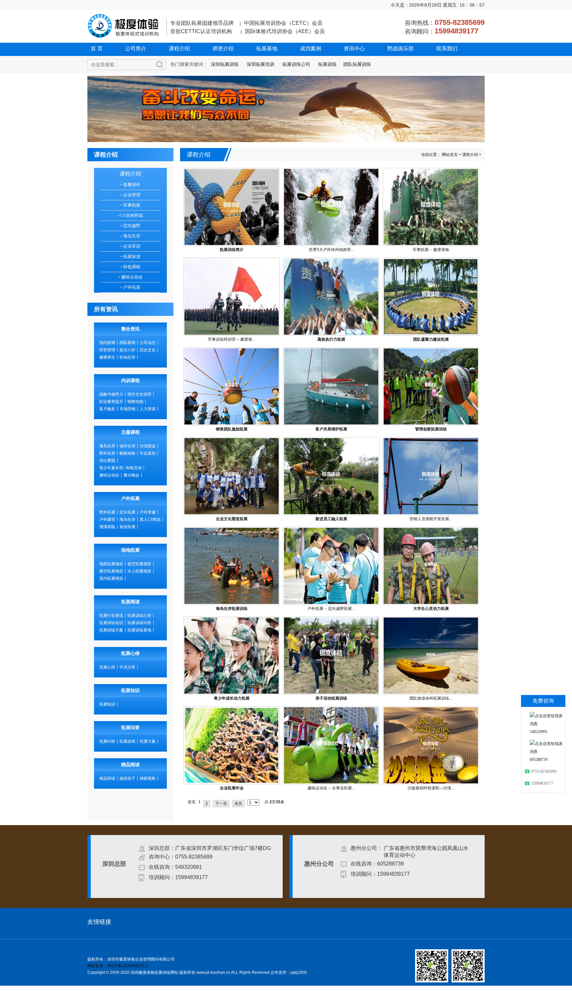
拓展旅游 (130, 256)
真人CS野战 (150, 519)
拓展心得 (130, 653)
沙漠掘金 (148, 446)
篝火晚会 (131, 475)
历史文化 (148, 350)
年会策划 (148, 453)
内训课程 (130, 380)
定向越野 (130, 225)
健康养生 (107, 357)
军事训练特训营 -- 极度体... (231, 339)
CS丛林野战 (130, 215)
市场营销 (127, 409)
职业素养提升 (111, 402)
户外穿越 (148, 512)
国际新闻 (127, 343)
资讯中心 (354, 48)
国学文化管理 (139, 394)
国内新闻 (107, 343)
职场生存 (127, 357)
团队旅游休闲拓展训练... (430, 698)
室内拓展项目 (111, 578)
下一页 (221, 803)
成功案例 (310, 48)
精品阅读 (130, 764)
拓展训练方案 (111, 630)
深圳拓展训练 (225, 64)
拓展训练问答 (139, 623)
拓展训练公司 (296, 64)
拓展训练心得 (139, 616)
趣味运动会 (131, 276)
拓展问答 (130, 727)
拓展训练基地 (139, 630)
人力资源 (148, 409)
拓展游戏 (127, 741)
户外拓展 (130, 287)
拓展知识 (130, 690)
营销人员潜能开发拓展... (430, 519)
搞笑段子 (127, 778)
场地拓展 (130, 550)
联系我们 (446, 48)
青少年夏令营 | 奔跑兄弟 (120, 468)
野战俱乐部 (400, 48)
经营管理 (107, 350)
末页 (238, 803)
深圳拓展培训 (260, 64)
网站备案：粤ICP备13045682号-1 (117, 966)
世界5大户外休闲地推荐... (331, 249)
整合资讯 (130, 328)
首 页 (97, 48)
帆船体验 (127, 453)
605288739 (539, 759)
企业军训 (130, 246)
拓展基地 (266, 48)
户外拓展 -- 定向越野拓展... (331, 608)
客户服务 (107, 409)
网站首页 (450, 154)
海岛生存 (130, 235)
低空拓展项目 (139, 564)
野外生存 (107, 453)
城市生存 (127, 446)
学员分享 (127, 667)
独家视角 (148, 778)
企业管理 (130, 194)
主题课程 (130, 432)
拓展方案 (148, 741)
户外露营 (107, 519)
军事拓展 (130, 205)
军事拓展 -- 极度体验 (431, 249)
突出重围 (107, 461)
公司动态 (148, 343)
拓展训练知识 (111, 623)
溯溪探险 (107, 527)
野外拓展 (107, 512)
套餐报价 (130, 184)
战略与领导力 (111, 394)
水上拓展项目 (139, 571)
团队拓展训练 (357, 64)
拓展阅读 (130, 601)
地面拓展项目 (111, 564)
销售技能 (135, 402)
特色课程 (130, 266)
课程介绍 (179, 48)
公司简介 (135, 48)
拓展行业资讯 (111, 616)
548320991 (539, 731)
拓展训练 (327, 64)
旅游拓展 (127, 527)
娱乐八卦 (127, 350)
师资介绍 (223, 48)
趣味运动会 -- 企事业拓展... (331, 788)
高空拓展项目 (111, 571)
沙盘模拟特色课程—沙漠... (430, 788)
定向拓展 (127, 512)
